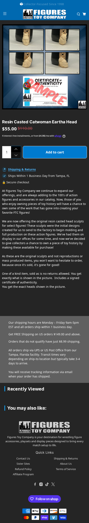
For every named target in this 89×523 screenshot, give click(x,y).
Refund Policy (23, 469)
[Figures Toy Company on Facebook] (34, 484)
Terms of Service (66, 469)
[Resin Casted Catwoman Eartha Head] (44, 66)
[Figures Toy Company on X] (53, 484)
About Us (66, 463)
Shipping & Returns (22, 169)
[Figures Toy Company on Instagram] (40, 484)
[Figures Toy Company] (44, 14)
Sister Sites (23, 463)
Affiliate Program (23, 474)
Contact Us (23, 458)
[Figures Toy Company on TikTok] (46, 484)
